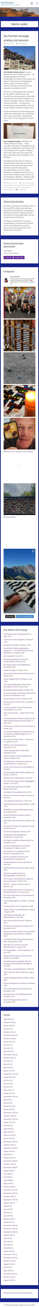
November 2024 (10, 1035)
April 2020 (7, 1129)
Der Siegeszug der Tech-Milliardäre (17, 665)
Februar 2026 (8, 1022)
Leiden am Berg (9, 670)
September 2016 (10, 1232)
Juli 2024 (7, 1045)
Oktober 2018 (9, 1164)
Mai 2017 (7, 1212)
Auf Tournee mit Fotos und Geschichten (18, 726)
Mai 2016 (7, 1245)
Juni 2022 (7, 1084)
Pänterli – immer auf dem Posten (16, 884)
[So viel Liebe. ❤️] (19, 499)
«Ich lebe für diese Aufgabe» (14, 639)
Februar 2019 (8, 1158)
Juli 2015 (7, 1267)
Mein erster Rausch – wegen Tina (16, 713)
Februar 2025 (8, 1032)
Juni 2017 (7, 1209)
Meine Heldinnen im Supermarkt (16, 868)
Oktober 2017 (8, 1196)
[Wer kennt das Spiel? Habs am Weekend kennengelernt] (19, 401)
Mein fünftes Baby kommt (13, 690)
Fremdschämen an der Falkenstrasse (17, 994)
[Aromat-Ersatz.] (19, 532)
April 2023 (7, 1067)
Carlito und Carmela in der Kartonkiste (18, 767)
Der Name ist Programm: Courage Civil (18, 926)
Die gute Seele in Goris (12, 699)
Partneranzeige (9, 187)
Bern (26, 183)
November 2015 (9, 1258)
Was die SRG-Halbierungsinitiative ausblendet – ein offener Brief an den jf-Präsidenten (18, 650)
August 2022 (8, 1077)
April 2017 (7, 1216)
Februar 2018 (8, 1187)
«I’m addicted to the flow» (13, 801)
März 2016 (7, 1248)
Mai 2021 (7, 1103)
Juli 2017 (7, 1206)
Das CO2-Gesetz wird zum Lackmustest (18, 895)
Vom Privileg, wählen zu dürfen (15, 901)
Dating (10, 185)
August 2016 (8, 1235)
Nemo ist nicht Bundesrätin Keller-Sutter (19, 673)
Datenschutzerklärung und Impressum (18, 1293)
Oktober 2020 (9, 1116)
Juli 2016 (7, 1238)
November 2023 (9, 1055)
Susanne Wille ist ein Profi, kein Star (17, 862)
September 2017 (9, 1200)
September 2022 (10, 1074)
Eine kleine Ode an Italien (13, 792)
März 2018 (7, 1183)
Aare (23, 183)
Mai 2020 (7, 1125)
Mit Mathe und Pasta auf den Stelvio (17, 821)
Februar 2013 (8, 1277)
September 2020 (10, 1119)
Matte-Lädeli (30, 185)
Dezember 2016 (9, 1225)
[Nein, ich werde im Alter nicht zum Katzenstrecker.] (19, 597)
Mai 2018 (7, 1177)
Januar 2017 (8, 1222)
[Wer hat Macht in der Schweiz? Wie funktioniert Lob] (19, 303)
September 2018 (10, 1167)
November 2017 (9, 1193)
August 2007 (8, 1280)
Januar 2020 (8, 1138)
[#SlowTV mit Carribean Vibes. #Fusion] (19, 466)
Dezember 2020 (10, 1113)
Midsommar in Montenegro (14, 778)
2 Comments (22, 190)
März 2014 (7, 1271)
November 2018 (9, 1161)
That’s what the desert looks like (16, 972)
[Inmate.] (19, 335)
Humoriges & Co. (11, 183)
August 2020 (8, 1122)
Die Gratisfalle (9, 656)
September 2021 (10, 1096)
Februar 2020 (8, 1135)
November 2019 (9, 1142)
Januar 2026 (8, 1026)
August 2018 (8, 1171)
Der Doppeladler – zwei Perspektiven (17, 950)
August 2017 (8, 1203)
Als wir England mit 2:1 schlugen (15, 679)
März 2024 (7, 1051)
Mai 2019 (7, 1154)
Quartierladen (25, 187)
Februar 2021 (8, 1106)
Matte (23, 185)
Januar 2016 (8, 1251)
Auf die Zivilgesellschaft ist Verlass (16, 978)
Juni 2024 (7, 1048)
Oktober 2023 (9, 1058)
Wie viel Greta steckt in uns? (14, 920)
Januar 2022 (8, 1093)
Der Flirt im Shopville (11, 832)
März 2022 (8, 1090)
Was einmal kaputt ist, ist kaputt (15, 983)
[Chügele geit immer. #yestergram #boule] (19, 368)
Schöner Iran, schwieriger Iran (15, 745)
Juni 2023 (7, 1061)
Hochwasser (17, 185)
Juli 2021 (7, 1100)
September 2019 (10, 1148)
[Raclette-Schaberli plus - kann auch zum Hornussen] (19, 434)
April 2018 (7, 1180)
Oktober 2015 (8, 1261)
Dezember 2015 (9, 1254)
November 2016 (9, 1229)
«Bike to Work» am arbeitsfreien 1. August (19, 909)
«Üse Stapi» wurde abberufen (14, 969)
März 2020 (8, 1132)
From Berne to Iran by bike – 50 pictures (18, 739)
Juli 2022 (7, 1080)
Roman (6, 190)
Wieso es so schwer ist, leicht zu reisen (18, 795)
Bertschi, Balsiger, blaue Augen (15, 1000)
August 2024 (8, 1042)
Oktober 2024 (9, 1038)
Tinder (11, 190)
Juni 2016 (7, 1242)
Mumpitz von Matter (11, 645)
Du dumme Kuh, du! (11, 906)
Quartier (17, 187)
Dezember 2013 (9, 1274)
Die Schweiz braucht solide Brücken (17, 989)
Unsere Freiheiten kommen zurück (17, 815)
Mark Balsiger (7, 2)
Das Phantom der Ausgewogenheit (16, 634)
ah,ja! (33, 1305)
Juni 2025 (7, 1029)
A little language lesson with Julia (16, 750)
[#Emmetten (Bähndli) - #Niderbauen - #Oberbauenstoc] (19, 565)
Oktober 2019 (9, 1145)
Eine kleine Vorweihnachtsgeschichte (17, 840)
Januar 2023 (8, 1071)
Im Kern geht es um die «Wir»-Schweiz (18, 702)
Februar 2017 (8, 1219)
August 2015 (8, 1264)
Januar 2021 (8, 1109)
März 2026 (8, 1019)
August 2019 (8, 1151)
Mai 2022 (7, 1087)
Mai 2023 (7, 1064)
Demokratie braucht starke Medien (16, 804)
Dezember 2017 (9, 1190)
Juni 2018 (7, 1174)
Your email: (8, 251)
